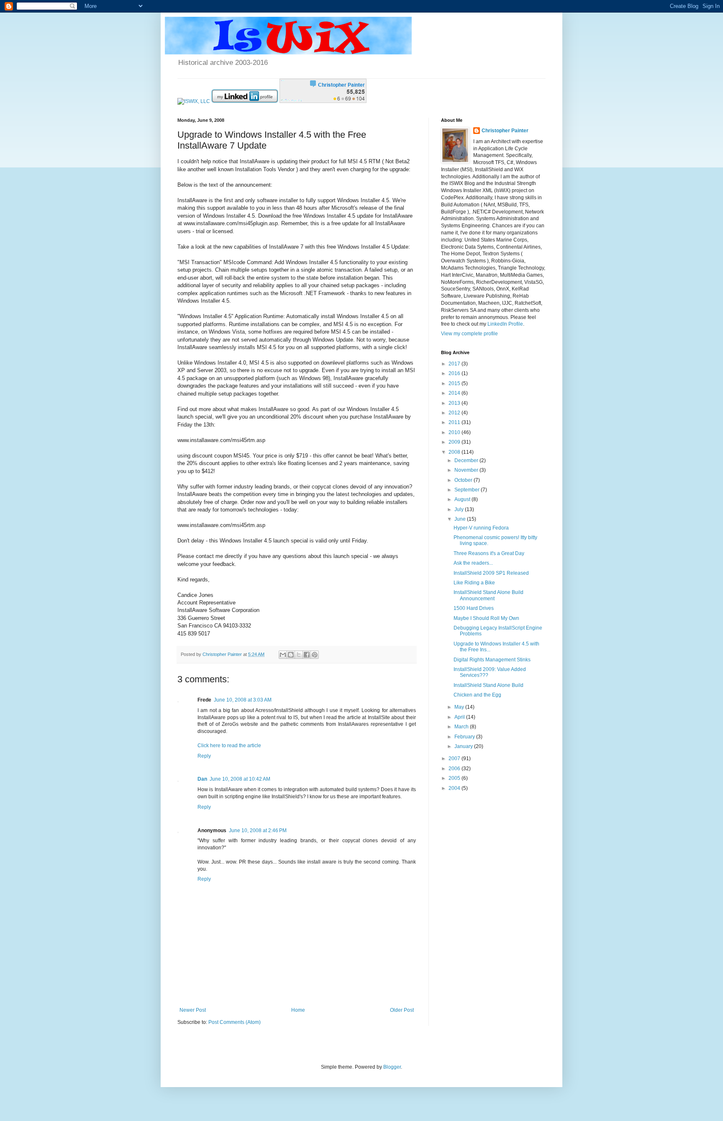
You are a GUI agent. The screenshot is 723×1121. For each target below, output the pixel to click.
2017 (455, 364)
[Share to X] (299, 654)
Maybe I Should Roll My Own (486, 618)
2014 (455, 393)
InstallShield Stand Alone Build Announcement (488, 595)
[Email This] (283, 654)
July (459, 509)
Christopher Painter (505, 131)
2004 (455, 788)
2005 (455, 778)
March (462, 727)
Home (298, 1010)
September (467, 490)
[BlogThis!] (291, 654)
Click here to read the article (229, 745)
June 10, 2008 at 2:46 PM (258, 830)
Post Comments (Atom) (234, 1022)
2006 (455, 768)
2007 (455, 758)
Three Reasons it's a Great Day (489, 553)
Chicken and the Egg (477, 695)
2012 (455, 413)
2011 (455, 422)
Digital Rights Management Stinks (492, 660)
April (460, 717)
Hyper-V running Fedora (481, 528)
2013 (455, 403)
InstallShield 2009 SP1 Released (491, 573)
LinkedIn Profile (505, 324)
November (466, 470)
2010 (455, 432)
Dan (202, 779)
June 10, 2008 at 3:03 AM (243, 700)
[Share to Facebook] (307, 654)
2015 (455, 383)
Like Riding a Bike (474, 583)
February (465, 737)
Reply (204, 756)
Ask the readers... (473, 563)
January (464, 746)
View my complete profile (469, 334)
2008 (455, 452)
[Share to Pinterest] (314, 654)
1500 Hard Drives (474, 608)
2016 (455, 373)
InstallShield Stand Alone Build (488, 685)
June (460, 519)
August (463, 499)
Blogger (392, 1067)
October (464, 480)
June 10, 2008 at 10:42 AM (240, 779)
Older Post (402, 1010)
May (459, 707)
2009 (455, 442)
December (466, 460)
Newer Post (192, 1010)
